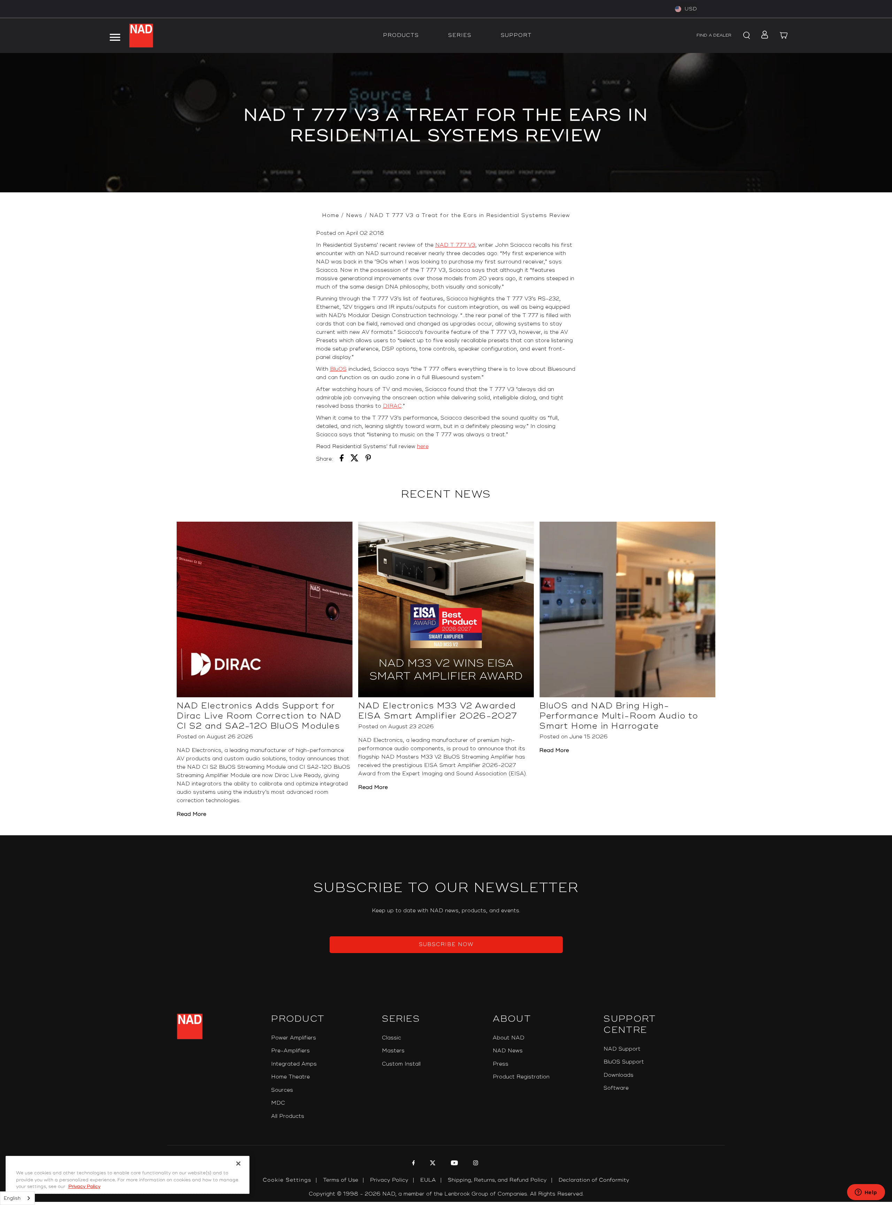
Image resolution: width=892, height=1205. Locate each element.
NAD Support (621, 1049)
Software (616, 1088)
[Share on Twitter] (355, 459)
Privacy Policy (389, 1180)
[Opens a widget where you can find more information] (866, 1193)
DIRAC (392, 406)
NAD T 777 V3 (455, 245)
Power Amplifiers (293, 1038)
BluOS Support (623, 1062)
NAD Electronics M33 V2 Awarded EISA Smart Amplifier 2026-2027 (437, 711)
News (354, 215)
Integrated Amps (294, 1064)
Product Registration (521, 1077)
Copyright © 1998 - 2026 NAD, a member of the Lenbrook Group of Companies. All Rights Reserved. (446, 1194)
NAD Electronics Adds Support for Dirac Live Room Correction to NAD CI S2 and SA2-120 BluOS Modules (259, 716)
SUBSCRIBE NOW (446, 944)
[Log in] (762, 35)
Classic (391, 1038)
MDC (278, 1103)
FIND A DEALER (714, 35)
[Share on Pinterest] (368, 459)
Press (500, 1064)
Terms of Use (340, 1180)
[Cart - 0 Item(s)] (784, 36)
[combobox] (17, 1198)
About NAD (508, 1038)
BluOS (338, 369)
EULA (428, 1180)
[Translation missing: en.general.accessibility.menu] (115, 36)
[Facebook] (412, 1164)
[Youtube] (453, 1164)
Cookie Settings (287, 1180)
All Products (287, 1116)
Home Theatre (290, 1077)
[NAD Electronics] (141, 35)
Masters (393, 1050)
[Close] (238, 1163)
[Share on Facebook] (342, 459)
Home (330, 215)
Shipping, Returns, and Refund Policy (497, 1180)
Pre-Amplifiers (290, 1050)
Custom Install (401, 1064)
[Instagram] (474, 1164)
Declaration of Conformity (594, 1180)
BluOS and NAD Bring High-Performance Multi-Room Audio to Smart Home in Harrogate (618, 716)
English (12, 1198)
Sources (282, 1090)
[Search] (745, 35)
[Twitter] (432, 1164)
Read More (191, 814)
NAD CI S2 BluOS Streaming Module (236, 767)
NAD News (508, 1050)
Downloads (618, 1075)
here (423, 446)
